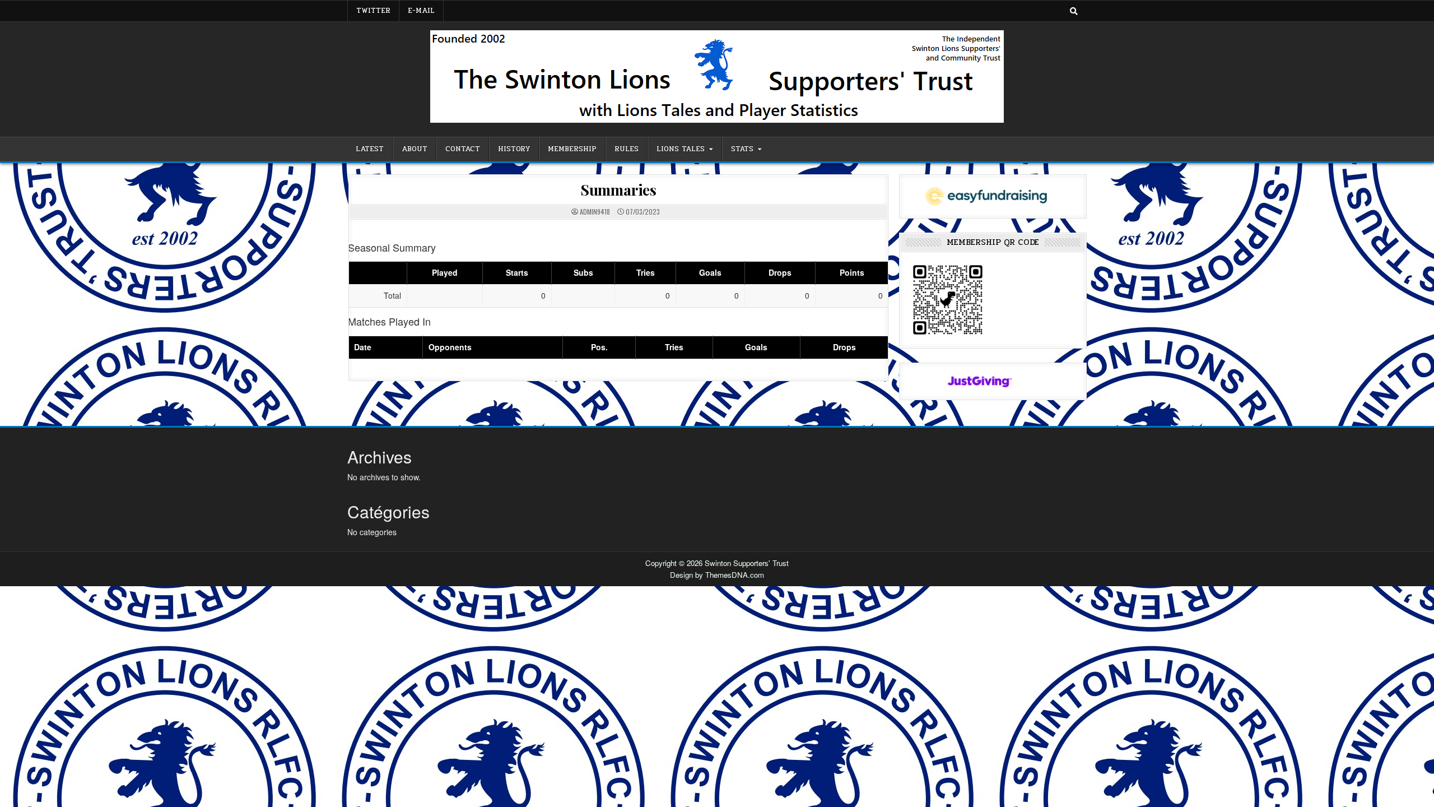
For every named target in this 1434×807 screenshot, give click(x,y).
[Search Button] (1074, 10)
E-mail (421, 10)
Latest (370, 149)
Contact (462, 149)
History (514, 149)
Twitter (373, 10)
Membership (572, 149)
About (414, 149)
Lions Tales (681, 149)
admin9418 (595, 211)
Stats (742, 149)
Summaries (618, 190)
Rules (626, 149)
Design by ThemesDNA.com (717, 574)
